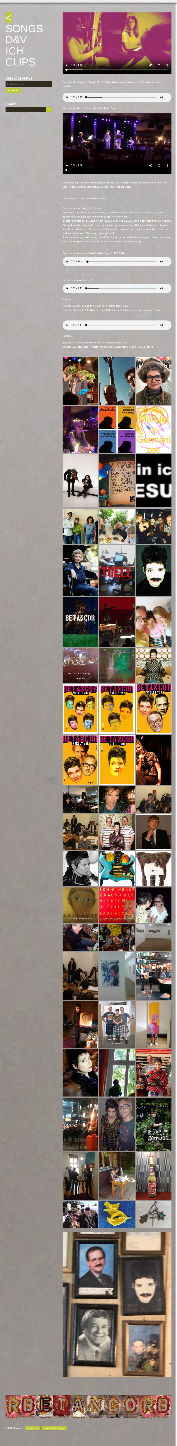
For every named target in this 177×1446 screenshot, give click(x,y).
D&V (16, 40)
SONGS (24, 28)
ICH (14, 51)
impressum (32, 1428)
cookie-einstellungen (54, 1428)
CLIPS (20, 62)
